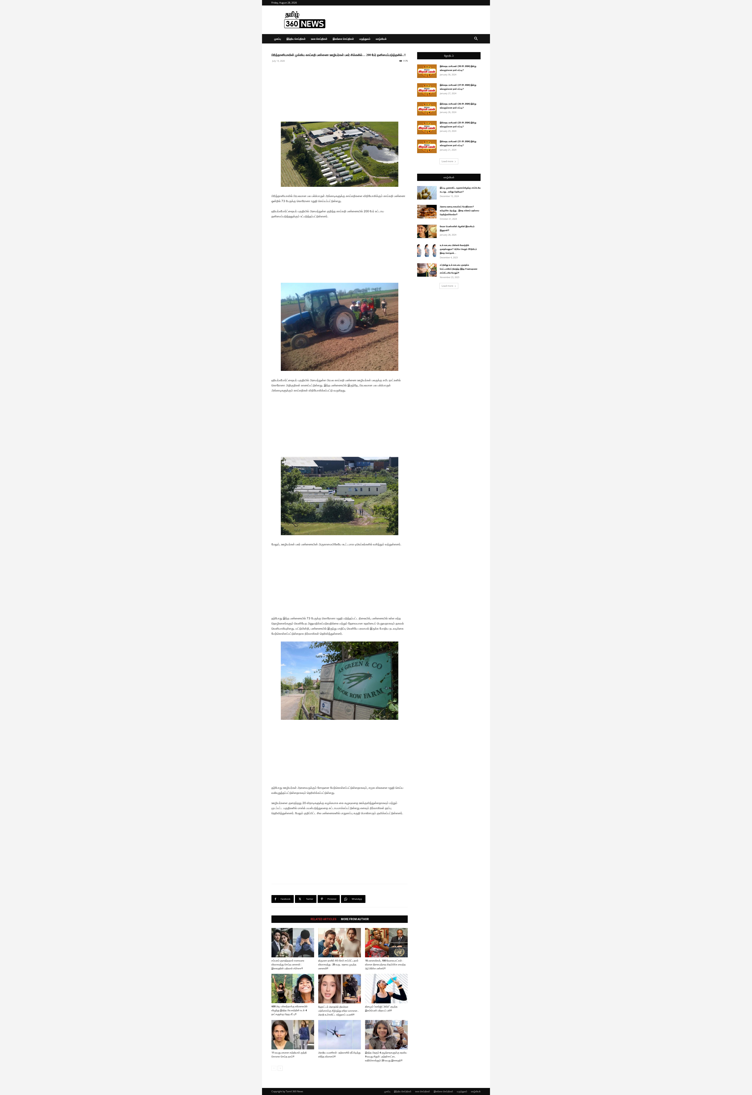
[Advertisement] (409, 20)
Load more (447, 161)
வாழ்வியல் (381, 39)
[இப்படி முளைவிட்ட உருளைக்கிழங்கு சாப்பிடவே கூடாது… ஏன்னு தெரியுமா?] (427, 193)
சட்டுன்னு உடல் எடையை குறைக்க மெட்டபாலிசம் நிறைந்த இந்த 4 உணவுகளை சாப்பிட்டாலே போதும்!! (458, 269)
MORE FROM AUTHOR (355, 919)
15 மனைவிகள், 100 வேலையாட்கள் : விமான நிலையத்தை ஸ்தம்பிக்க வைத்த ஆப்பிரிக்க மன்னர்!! (385, 964)
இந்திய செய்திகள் (296, 39)
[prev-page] (273, 1068)
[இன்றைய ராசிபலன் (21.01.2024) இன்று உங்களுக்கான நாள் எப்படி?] (427, 146)
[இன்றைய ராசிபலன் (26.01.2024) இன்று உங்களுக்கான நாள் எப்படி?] (427, 109)
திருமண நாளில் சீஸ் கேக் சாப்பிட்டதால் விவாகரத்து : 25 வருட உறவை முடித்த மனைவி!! (338, 964)
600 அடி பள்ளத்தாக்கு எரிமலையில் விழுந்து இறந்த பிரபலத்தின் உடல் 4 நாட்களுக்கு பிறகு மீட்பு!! (289, 1010)
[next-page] (280, 1068)
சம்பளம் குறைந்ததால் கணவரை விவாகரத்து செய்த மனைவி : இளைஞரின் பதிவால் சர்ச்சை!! (287, 964)
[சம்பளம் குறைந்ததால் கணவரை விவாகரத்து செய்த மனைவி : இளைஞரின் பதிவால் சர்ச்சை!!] (292, 942)
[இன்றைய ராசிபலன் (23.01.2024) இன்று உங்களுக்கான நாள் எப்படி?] (427, 127)
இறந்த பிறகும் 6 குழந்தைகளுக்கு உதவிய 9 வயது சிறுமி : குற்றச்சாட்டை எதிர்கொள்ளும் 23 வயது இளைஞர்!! (386, 1056)
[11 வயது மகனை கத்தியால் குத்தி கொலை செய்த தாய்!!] (292, 1034)
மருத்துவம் (364, 39)
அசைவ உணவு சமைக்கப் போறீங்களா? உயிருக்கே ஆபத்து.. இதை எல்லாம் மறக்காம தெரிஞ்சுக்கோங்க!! (459, 210)
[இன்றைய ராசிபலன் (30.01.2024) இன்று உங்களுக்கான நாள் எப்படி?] (427, 71)
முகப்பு (277, 39)
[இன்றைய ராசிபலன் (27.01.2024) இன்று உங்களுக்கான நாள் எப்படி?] (427, 90)
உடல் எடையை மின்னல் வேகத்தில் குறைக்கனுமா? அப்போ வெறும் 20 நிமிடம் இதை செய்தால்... (458, 249)
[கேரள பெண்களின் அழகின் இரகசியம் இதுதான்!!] (427, 231)
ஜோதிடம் (449, 55)
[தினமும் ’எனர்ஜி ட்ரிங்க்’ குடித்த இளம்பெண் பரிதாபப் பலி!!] (386, 988)
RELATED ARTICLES (323, 919)
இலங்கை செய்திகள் (343, 39)
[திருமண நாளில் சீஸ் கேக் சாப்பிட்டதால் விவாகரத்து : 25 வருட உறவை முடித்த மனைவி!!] (339, 942)
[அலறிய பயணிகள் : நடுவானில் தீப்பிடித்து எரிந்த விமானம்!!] (339, 1034)
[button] (476, 39)
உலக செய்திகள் (319, 39)
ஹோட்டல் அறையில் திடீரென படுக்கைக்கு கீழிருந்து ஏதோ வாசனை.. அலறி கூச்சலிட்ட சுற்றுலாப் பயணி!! (338, 1010)
